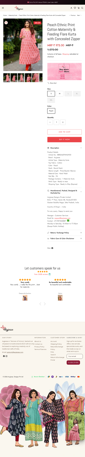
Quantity (50, 117)
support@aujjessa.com (62, 218)
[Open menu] (3, 8)
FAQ (52, 352)
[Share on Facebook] (52, 248)
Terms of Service (40, 349)
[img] (42, 271)
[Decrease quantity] (50, 122)
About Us (37, 341)
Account (54, 341)
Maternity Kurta (13, 15)
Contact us (38, 344)
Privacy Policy (39, 347)
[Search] (82, 8)
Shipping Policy (56, 344)
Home (5, 15)
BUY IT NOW (64, 139)
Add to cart (64, 132)
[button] (51, 83)
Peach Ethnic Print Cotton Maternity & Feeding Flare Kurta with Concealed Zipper (42, 15)
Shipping (65, 54)
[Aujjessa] (18, 8)
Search (53, 355)
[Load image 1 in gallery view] (22, 45)
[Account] (71, 8)
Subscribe (73, 363)
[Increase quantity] (63, 122)
